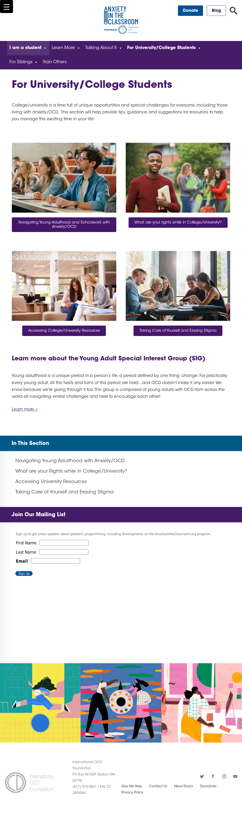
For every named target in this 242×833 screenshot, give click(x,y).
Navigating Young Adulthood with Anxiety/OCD (70, 461)
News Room (183, 786)
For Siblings (20, 62)
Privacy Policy (132, 792)
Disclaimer (208, 786)
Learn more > (25, 410)
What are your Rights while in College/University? (71, 471)
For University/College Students (161, 48)
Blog (216, 11)
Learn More (63, 48)
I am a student (25, 48)
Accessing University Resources (51, 481)
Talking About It (101, 48)
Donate (190, 11)
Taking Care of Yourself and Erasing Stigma (64, 492)
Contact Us (158, 786)
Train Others (55, 62)
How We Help (131, 786)
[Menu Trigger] (6, 6)
